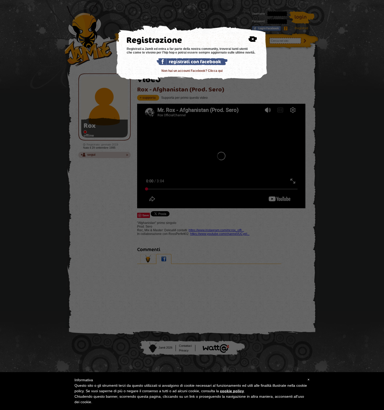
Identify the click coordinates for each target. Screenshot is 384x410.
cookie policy (232, 391)
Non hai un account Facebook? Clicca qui (192, 71)
